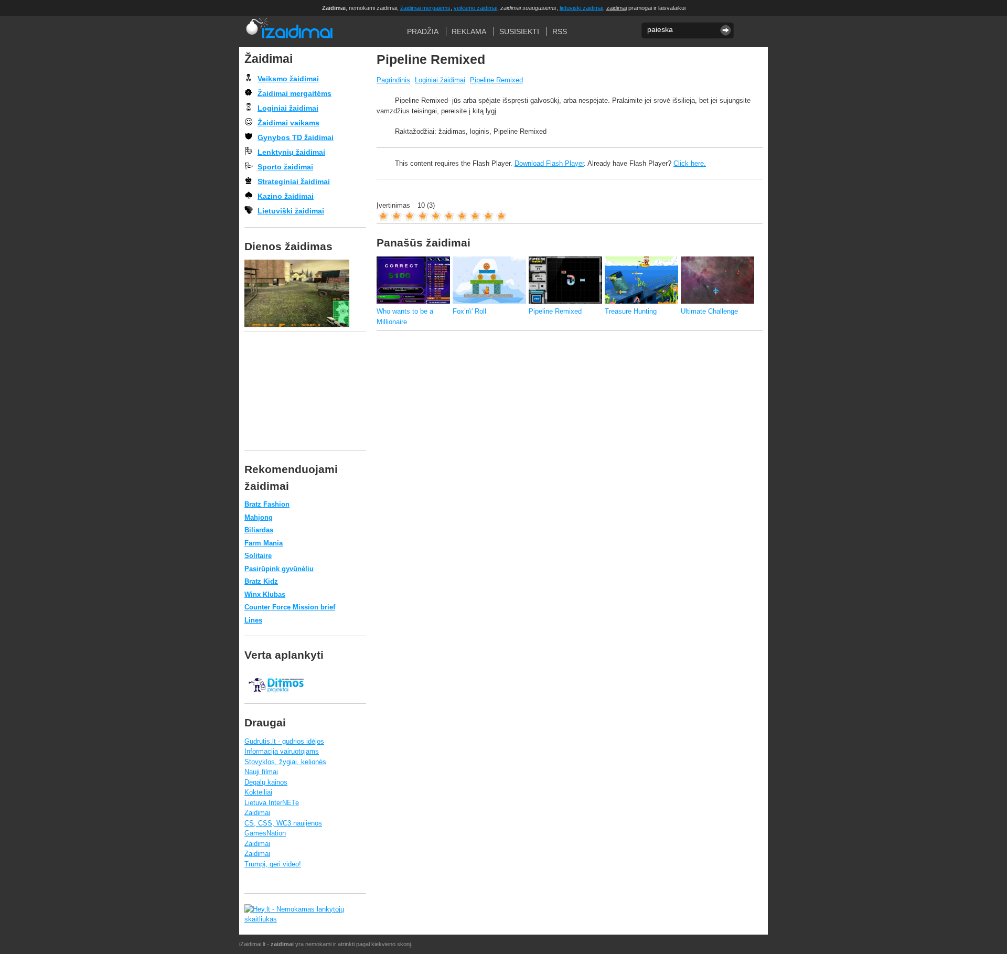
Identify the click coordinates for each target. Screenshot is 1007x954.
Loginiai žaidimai (440, 80)
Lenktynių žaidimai (291, 152)
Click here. (689, 163)
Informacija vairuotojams (281, 751)
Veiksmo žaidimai (288, 78)
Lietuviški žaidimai (291, 211)
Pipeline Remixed (496, 80)
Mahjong (258, 517)
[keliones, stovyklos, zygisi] (275, 698)
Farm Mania (263, 543)
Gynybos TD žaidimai (296, 137)
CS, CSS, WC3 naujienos (283, 823)
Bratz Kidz (261, 581)
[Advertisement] (567, 365)
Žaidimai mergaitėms (294, 93)
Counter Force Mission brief (289, 607)
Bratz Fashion (267, 504)
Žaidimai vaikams (288, 123)
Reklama (469, 31)
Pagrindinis (393, 80)
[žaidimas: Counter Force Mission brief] (305, 293)
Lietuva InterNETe (271, 803)
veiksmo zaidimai (475, 8)
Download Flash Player (549, 163)
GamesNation (265, 833)
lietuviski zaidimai (581, 8)
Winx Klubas (264, 594)
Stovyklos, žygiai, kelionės (285, 762)
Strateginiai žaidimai (294, 181)
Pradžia (288, 31)
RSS (559, 31)
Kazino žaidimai (286, 196)
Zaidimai (257, 813)
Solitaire (258, 556)
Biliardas (258, 530)
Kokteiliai (258, 792)
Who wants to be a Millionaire (405, 316)
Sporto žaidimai (285, 167)
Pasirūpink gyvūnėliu (279, 569)
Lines (253, 620)
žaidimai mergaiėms (425, 8)
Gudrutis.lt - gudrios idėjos (284, 741)
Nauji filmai (261, 772)
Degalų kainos (265, 782)
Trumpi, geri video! (272, 864)
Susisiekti (519, 31)
